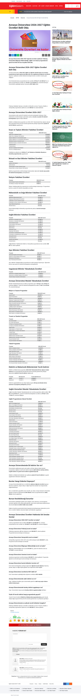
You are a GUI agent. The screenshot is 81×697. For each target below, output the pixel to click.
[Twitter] (13, 55)
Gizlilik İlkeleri (45, 683)
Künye (36, 683)
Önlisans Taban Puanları (27, 690)
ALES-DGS (34, 5)
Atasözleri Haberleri (39, 688)
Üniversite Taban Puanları (40, 690)
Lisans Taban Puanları (14, 690)
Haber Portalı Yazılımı (15, 695)
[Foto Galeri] (71, 1)
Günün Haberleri (19, 1)
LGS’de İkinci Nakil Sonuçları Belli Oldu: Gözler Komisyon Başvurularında (39, 11)
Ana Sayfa (28, 5)
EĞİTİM (61, 5)
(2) (25, 670)
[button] (43, 55)
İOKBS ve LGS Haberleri (15, 688)
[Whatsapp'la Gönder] (18, 55)
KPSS (56, 5)
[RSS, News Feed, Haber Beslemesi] (70, 684)
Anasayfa (12, 17)
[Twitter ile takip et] (67, 684)
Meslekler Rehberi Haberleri (65, 688)
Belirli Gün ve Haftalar (51, 688)
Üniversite (23, 17)
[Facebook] (10, 55)
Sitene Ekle (28, 1)
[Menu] (67, 6)
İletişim (40, 683)
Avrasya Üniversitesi (15, 612)
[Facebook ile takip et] (64, 684)
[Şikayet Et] (45, 663)
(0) (25, 663)
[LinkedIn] (15, 55)
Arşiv (24, 1)
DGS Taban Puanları (64, 690)
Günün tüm (68, 11)
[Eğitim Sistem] (16, 5)
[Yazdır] (21, 55)
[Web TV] (68, 1)
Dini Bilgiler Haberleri (26, 688)
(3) (27, 670)
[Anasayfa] (9, 1)
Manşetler (13, 1)
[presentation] (13, 11)
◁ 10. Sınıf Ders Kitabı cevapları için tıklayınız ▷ (29, 625)
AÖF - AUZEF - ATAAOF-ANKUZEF (46, 5)
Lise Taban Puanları (51, 690)
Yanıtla (22, 663)
